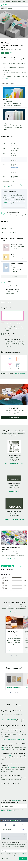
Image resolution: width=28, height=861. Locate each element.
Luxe (3, 749)
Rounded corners (12, 767)
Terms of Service (9, 810)
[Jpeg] (18, 365)
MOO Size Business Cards (9, 719)
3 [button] (16, 656)
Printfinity (9, 756)
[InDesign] (10, 365)
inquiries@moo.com (11, 201)
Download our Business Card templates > (12, 739)
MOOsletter (15, 800)
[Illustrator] (18, 359)
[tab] (14, 302)
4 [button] (17, 692)
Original (4, 747)
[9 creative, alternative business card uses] (14, 622)
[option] (14, 635)
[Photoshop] (10, 359)
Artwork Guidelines (19, 373)
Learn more (14, 206)
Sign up (23, 858)
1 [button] (12, 656)
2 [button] (14, 656)
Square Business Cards (8, 721)
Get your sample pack (14, 417)
